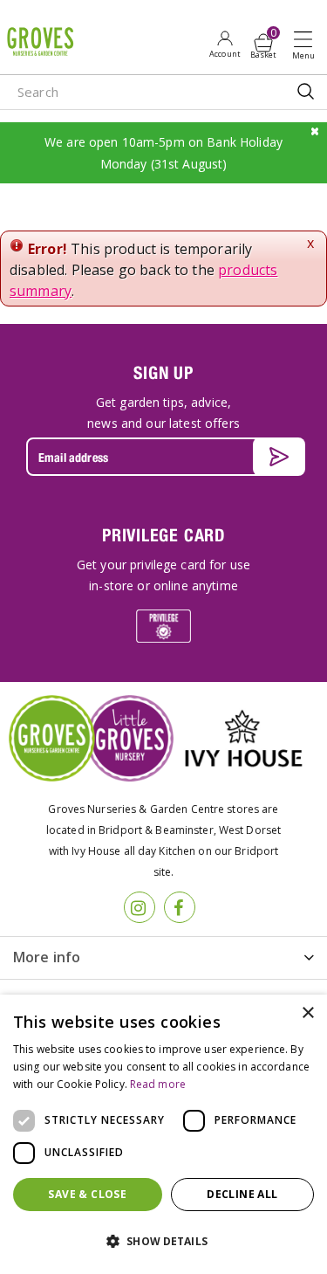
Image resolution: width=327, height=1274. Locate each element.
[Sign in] (224, 44)
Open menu (307, 44)
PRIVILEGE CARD (163, 535)
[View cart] (263, 43)
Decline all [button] (242, 1194)
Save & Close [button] (87, 1194)
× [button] (307, 1013)
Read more (158, 1084)
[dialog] (163, 1134)
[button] (163, 1241)
